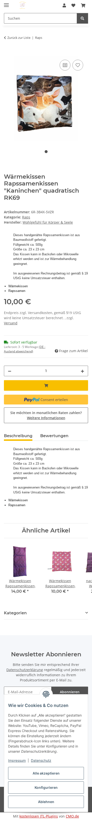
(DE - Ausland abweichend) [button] (24, 349)
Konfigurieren (46, 787)
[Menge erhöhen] (82, 371)
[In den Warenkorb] (8, 53)
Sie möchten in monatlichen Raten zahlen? (46, 415)
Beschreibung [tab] (18, 435)
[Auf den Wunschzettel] (77, 65)
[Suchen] (82, 18)
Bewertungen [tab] (54, 435)
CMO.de (72, 816)
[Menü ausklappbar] (6, 3)
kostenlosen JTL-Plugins (38, 816)
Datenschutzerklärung (24, 669)
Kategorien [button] (15, 613)
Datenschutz (41, 760)
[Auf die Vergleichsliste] (65, 65)
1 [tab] (46, 151)
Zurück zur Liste (18, 37)
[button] (64, 5)
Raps (26, 217)
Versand (10, 323)
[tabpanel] (46, 98)
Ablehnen (46, 802)
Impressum (17, 760)
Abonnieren (69, 692)
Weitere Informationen (46, 418)
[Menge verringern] (9, 371)
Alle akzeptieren (46, 773)
